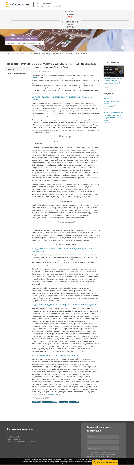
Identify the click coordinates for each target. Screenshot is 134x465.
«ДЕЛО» (35, 78)
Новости (10, 69)
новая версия (63, 402)
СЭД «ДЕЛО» (36, 402)
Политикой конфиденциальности (101, 456)
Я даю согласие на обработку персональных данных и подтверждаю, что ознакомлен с (103, 454)
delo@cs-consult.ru (13, 439)
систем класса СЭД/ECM (49, 402)
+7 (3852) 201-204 (13, 437)
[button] (105, 462)
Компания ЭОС (74, 402)
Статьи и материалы (16, 73)
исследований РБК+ (49, 394)
